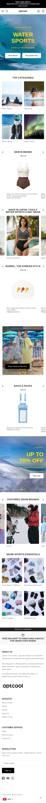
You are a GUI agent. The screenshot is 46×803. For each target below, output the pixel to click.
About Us (5, 713)
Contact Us (6, 738)
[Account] (38, 11)
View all (23, 156)
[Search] (8, 11)
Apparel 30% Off (13, 473)
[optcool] (23, 11)
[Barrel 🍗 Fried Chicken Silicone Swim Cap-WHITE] (23, 290)
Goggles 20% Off (33, 473)
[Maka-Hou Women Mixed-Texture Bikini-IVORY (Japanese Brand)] (23, 176)
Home (4, 706)
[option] (23, 42)
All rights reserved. (17, 794)
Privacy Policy (7, 717)
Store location (23, 6)
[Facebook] (3, 778)
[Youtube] (8, 778)
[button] (20, 372)
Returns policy (7, 735)
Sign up (8, 770)
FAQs (4, 731)
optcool (9, 794)
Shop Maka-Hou (31, 55)
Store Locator (7, 703)
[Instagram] (12, 778)
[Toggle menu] (2, 11)
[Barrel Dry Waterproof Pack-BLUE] (23, 409)
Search (4, 710)
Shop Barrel (12, 55)
